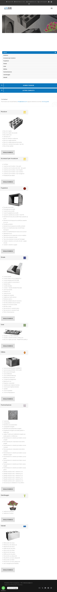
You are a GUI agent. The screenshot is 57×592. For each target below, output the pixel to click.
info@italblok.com (22, 101)
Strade (5, 63)
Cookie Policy (20, 584)
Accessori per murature (9, 58)
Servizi (5, 52)
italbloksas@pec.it (27, 582)
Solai (4, 66)
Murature (5, 55)
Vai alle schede (7, 152)
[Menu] (51, 8)
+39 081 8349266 (43, 1)
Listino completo (28, 90)
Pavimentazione (7, 72)
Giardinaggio (6, 74)
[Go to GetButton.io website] (3, 590)
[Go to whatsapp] (3, 588)
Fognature (6, 60)
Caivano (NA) (10, 1)
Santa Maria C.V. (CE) (20, 1)
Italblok (8, 582)
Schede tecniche (28, 85)
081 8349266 (45, 101)
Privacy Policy (14, 584)
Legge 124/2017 (8, 584)
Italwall (5, 77)
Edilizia (5, 69)
